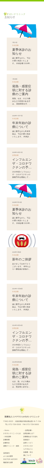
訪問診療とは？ (28, 433)
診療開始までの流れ (30, 436)
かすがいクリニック (15, 14)
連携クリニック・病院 (12, 446)
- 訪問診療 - (28, 430)
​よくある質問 (8, 456)
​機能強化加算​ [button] (8, 462)
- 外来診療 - (7, 436)
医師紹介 (26, 439)
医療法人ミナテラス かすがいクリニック (22, 416)
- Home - (7, 430)
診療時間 (6, 439)
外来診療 (15, 45)
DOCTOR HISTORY (10, 459)
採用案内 (6, 453)
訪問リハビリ (29, 443)
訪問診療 (15, 155)
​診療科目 (6, 443)
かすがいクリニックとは (12, 433)
